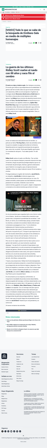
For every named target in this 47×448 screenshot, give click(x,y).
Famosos (33, 366)
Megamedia (4, 393)
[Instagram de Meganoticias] (8, 432)
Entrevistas (18, 376)
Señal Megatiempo (5, 383)
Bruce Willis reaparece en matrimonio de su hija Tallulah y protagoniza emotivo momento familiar (21, 325)
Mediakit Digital (4, 371)
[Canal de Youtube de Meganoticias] (11, 432)
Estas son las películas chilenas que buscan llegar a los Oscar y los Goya (23, 320)
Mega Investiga (19, 380)
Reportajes (18, 373)
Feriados (33, 359)
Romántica (3, 405)
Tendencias (8, 64)
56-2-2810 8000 (42, 437)
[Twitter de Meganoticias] (5, 432)
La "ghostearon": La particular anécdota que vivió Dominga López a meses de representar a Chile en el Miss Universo (34, 408)
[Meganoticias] (10, 9)
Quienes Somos (4, 367)
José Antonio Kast (35, 356)
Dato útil (18, 368)
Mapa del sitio (26, 438)
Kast (13, 6)
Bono (32, 6)
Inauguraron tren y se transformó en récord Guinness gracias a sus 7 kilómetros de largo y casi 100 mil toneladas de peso (34, 399)
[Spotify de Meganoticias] (17, 432)
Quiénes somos (21, 438)
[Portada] (3, 12)
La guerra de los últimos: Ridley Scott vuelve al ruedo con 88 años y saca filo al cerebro (34, 404)
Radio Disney (4, 413)
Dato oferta (18, 378)
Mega (2, 396)
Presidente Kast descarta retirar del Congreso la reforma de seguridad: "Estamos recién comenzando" (34, 413)
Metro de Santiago (35, 373)
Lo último (8, 12)
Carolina (3, 410)
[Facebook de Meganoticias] (2, 432)
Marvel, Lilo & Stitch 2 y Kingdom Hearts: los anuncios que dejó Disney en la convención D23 (23, 330)
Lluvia (20, 6)
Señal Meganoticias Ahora (7, 379)
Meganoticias (4, 398)
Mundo (17, 359)
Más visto (17, 12)
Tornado (24, 6)
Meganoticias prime (20, 371)
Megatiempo (4, 401)
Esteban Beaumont (11, 79)
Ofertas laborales (35, 361)
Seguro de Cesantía (35, 371)
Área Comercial (4, 369)
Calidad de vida (19, 364)
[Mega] (23, 435)
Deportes (9, 21)
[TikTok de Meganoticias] (14, 432)
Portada (4, 21)
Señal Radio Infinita (5, 386)
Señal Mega (4, 381)
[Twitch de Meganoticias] (20, 432)
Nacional (18, 356)
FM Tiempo (3, 408)
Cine (8, 312)
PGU (32, 368)
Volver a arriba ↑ (23, 441)
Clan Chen (28, 6)
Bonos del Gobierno (35, 364)
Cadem (16, 6)
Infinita (2, 403)
